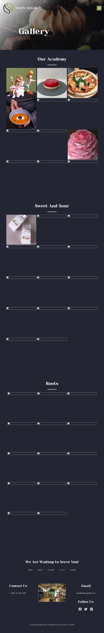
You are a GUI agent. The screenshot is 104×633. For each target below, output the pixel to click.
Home (30, 570)
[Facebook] (80, 609)
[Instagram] (91, 609)
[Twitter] (85, 609)
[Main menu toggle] (99, 8)
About (40, 570)
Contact (73, 570)
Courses (51, 570)
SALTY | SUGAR (26, 8)
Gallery (62, 570)
